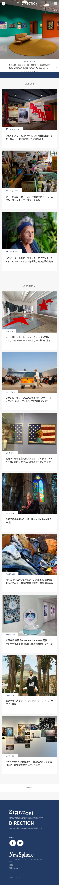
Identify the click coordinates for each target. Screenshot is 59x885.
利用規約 (11, 867)
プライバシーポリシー (13, 868)
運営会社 (11, 864)
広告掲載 (11, 865)
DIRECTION (3, 3)
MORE (29, 787)
